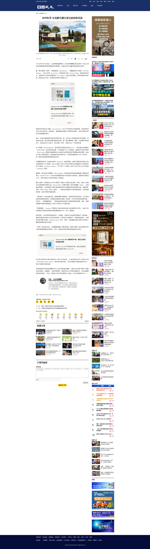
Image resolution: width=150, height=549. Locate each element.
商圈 (105, 1)
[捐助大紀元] (103, 517)
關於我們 (38, 537)
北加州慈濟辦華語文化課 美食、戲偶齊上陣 (109, 169)
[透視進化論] (103, 255)
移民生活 (75, 5)
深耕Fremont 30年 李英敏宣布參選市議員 (109, 307)
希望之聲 (73, 540)
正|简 (85, 59)
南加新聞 (41, 13)
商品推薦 (99, 5)
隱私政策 (57, 537)
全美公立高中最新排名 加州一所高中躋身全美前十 (109, 124)
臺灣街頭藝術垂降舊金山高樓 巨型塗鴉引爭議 (109, 205)
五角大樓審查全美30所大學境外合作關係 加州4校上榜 (109, 160)
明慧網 (89, 540)
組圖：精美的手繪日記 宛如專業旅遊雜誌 (52, 306)
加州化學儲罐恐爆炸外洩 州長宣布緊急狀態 (109, 342)
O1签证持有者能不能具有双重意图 (109, 298)
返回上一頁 (62, 385)
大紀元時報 (66, 540)
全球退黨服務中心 (82, 540)
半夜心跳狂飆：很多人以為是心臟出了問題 (109, 262)
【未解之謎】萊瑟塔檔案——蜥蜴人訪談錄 (109, 271)
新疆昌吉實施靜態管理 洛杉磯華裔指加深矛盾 (54, 308)
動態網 (95, 540)
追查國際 (45, 540)
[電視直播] (103, 532)
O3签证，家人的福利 (109, 333)
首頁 (37, 13)
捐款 (101, 1)
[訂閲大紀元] (103, 488)
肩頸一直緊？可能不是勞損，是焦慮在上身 (109, 280)
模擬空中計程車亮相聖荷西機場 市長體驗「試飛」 (109, 133)
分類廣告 (84, 5)
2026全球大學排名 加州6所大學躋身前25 (109, 289)
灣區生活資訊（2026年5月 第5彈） (108, 325)
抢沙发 (87, 321)
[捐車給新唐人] (103, 55)
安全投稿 (63, 537)
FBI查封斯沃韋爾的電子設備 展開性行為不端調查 (109, 151)
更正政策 (45, 537)
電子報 (108, 1)
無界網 (100, 540)
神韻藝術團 (59, 540)
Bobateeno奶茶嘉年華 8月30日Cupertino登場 (108, 187)
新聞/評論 (60, 5)
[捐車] (103, 508)
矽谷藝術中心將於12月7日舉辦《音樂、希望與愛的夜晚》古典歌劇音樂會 (53, 345)
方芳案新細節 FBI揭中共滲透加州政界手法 (108, 142)
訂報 (94, 1)
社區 (68, 5)
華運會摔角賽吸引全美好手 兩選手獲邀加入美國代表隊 (109, 196)
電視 (90, 1)
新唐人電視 (52, 540)
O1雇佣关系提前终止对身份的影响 (109, 316)
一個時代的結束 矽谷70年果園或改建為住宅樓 (109, 178)
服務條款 (51, 537)
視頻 (92, 5)
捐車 (98, 1)
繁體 (113, 1)
